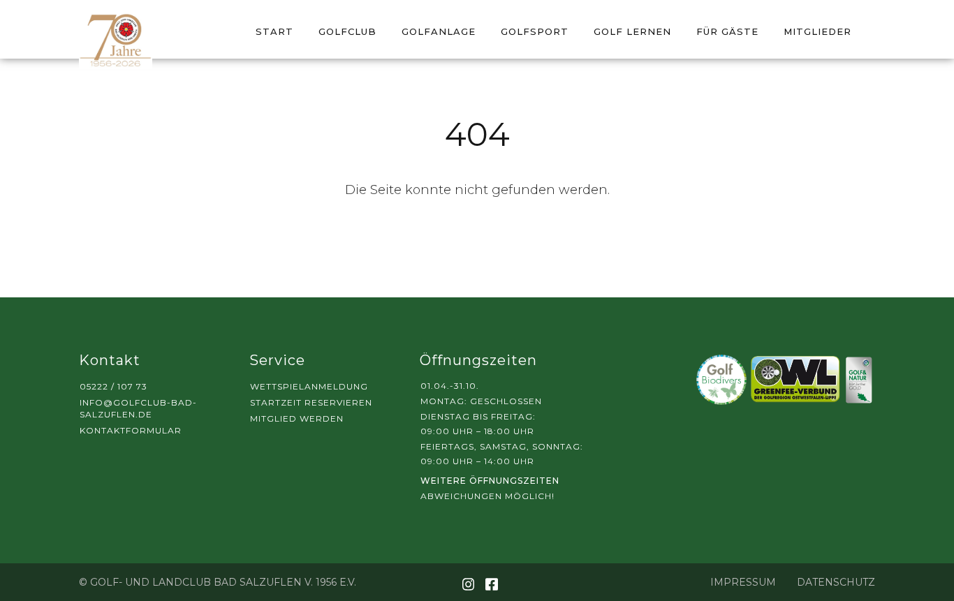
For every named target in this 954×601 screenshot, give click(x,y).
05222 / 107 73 (113, 386)
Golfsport (534, 31)
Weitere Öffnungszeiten (489, 480)
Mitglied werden (297, 418)
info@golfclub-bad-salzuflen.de (138, 408)
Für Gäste (727, 31)
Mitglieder (817, 31)
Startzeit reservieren (311, 402)
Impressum (743, 582)
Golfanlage (439, 31)
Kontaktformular (131, 430)
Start (274, 31)
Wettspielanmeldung (309, 386)
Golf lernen (632, 31)
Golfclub (347, 31)
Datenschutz (836, 582)
